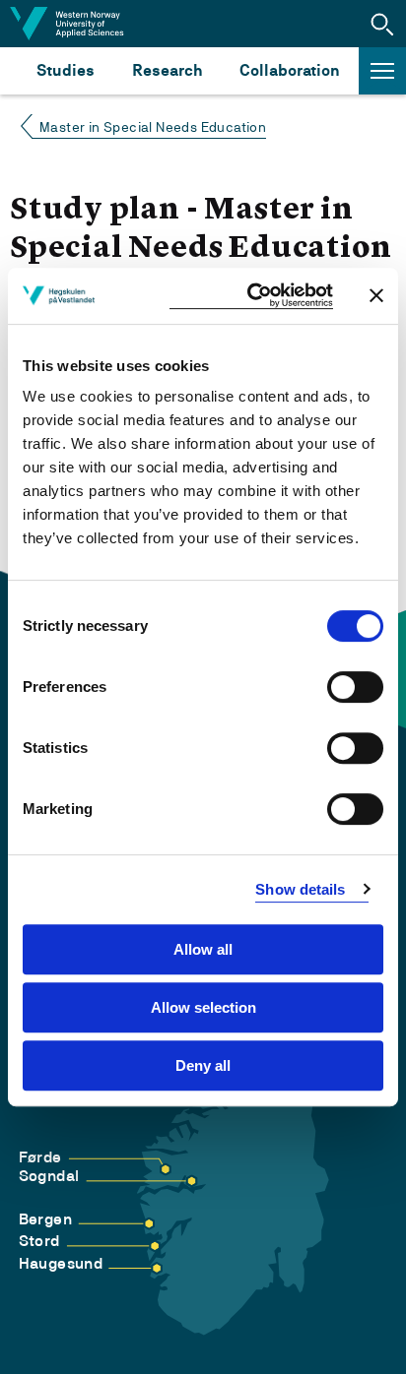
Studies (65, 70)
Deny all (203, 1065)
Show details (300, 889)
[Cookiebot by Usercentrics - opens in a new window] (251, 295)
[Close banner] (376, 295)
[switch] (355, 687)
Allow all (203, 949)
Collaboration (289, 70)
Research (167, 70)
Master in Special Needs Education (152, 127)
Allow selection (203, 1007)
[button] (382, 23)
